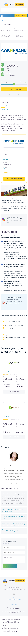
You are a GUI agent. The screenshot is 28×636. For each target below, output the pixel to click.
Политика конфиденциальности (14, 597)
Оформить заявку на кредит (14, 89)
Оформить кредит (21, 15)
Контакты (14, 602)
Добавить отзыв (9, 566)
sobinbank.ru (6, 159)
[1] (3, 543)
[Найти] (25, 10)
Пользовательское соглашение (14, 599)
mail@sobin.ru (6, 169)
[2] (4, 543)
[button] (11, 484)
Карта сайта (14, 604)
